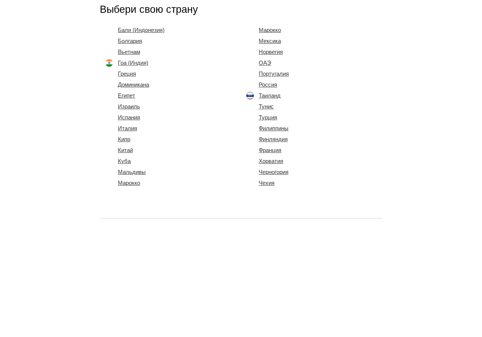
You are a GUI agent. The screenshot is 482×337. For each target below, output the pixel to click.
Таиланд (270, 96)
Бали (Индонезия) (141, 30)
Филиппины (273, 128)
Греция (127, 74)
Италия (127, 128)
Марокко (129, 183)
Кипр (124, 139)
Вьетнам (129, 52)
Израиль (129, 107)
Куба (124, 161)
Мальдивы (132, 172)
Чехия (267, 183)
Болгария (130, 41)
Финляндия (273, 139)
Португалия (274, 74)
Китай (125, 150)
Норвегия (271, 52)
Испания (129, 117)
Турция (268, 117)
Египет (126, 96)
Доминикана (133, 85)
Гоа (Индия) (133, 63)
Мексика (270, 41)
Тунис (266, 107)
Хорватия (271, 161)
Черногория (273, 172)
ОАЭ (265, 63)
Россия (268, 85)
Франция (270, 150)
